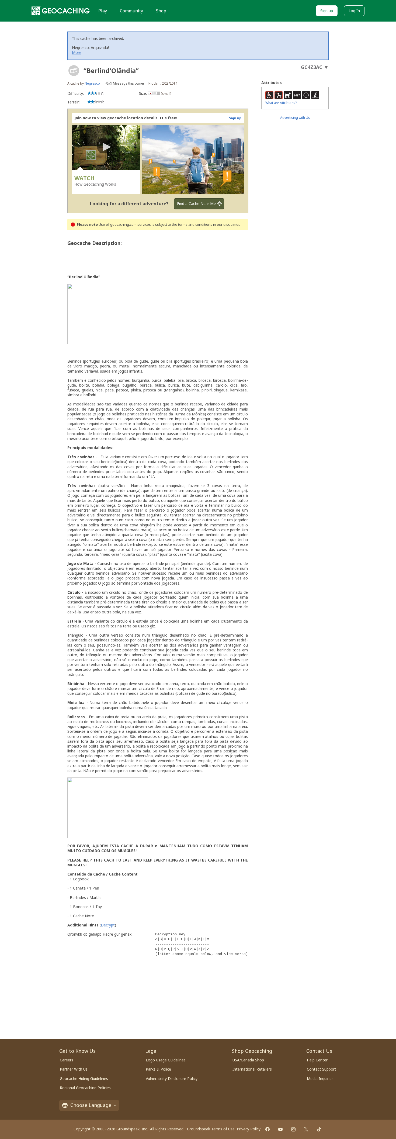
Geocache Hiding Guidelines (84, 1078)
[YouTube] (280, 1129)
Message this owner (128, 83)
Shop (161, 11)
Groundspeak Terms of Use (211, 1128)
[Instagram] (293, 1129)
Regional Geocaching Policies (85, 1087)
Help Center (317, 1059)
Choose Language (90, 1105)
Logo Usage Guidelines (166, 1059)
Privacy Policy (248, 1128)
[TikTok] (319, 1129)
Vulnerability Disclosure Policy (171, 1078)
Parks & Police (158, 1069)
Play (102, 11)
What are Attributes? (281, 102)
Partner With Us (74, 1069)
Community (131, 11)
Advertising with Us (295, 117)
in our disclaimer (226, 224)
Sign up (326, 10)
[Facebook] (267, 1129)
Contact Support (321, 1069)
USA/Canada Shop (248, 1059)
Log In (354, 10)
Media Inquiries (320, 1078)
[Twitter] (306, 1129)
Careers (66, 1059)
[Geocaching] (61, 10)
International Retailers (252, 1069)
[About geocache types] (73, 70)
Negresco (92, 83)
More (76, 52)
